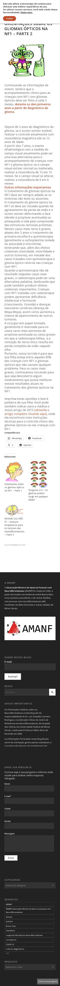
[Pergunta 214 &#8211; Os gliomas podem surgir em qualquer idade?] (38, 474)
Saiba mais (26, 12)
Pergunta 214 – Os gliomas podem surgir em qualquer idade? (38, 494)
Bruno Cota (11, 926)
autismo (9, 921)
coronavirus (11, 940)
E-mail (8, 662)
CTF (7, 953)
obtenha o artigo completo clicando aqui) (26, 412)
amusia (9, 917)
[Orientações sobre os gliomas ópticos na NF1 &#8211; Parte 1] (14, 471)
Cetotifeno (10, 930)
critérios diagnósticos (15, 949)
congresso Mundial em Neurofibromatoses (24, 935)
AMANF (9, 904)
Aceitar (9, 18)
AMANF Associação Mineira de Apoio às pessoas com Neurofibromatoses (28, 910)
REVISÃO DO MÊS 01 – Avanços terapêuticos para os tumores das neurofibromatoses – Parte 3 (14, 526)
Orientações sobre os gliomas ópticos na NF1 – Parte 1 (14, 487)
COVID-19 (10, 944)
